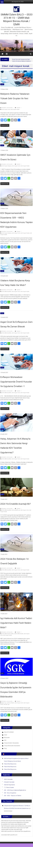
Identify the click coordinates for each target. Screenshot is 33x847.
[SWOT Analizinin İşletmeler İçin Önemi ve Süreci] (16, 139)
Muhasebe (7, 737)
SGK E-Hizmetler (8, 779)
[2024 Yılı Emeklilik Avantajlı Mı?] (16, 487)
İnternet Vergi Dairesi (9, 784)
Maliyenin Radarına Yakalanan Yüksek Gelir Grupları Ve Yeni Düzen (14, 98)
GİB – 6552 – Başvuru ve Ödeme (12, 795)
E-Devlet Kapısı (9, 754)
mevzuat (5, 704)
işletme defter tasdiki (18, 633)
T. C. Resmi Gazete (9, 787)
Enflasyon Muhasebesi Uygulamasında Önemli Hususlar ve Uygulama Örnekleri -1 (16, 382)
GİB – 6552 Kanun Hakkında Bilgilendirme (15, 790)
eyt (19, 510)
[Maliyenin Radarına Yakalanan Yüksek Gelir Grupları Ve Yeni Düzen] (16, 78)
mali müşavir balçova (6, 166)
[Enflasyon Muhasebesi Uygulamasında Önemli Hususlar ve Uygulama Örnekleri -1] (16, 361)
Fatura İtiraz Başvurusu (10, 764)
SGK (5, 740)
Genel (2, 84)
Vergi (5, 748)
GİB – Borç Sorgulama (10, 793)
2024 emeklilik (15, 510)
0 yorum (18, 107)
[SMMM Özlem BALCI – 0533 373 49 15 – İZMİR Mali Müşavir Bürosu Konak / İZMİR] (2, 54)
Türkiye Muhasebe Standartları (12, 745)
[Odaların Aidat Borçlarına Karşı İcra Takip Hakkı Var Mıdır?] (16, 265)
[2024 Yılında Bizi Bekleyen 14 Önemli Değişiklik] (16, 543)
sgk (8, 704)
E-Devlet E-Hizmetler (9, 782)
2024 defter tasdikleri (6, 291)
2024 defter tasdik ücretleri (8, 633)
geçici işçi (4, 702)
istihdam (12, 702)
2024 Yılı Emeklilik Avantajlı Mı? (15, 504)
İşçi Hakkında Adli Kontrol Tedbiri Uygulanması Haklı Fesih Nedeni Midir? (16, 623)
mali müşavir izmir (6, 109)
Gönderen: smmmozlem (7, 107)
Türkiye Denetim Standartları (11, 743)
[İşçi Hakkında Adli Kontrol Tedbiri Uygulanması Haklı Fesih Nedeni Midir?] (16, 601)
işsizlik (8, 702)
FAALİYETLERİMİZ (9, 732)
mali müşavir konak (15, 109)
